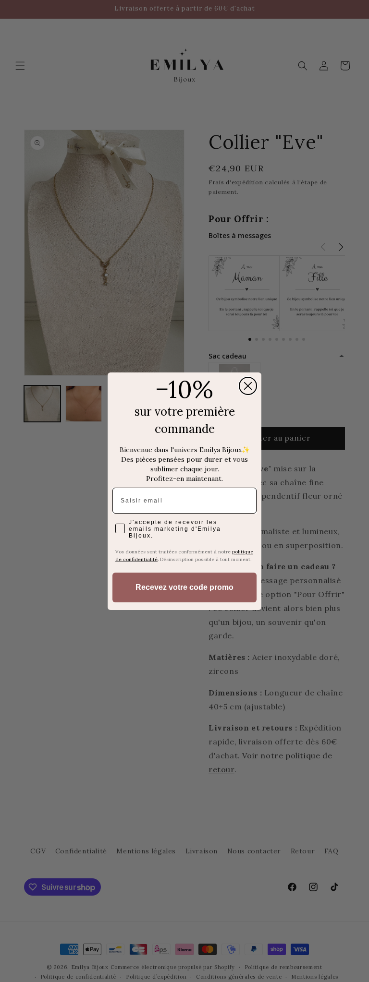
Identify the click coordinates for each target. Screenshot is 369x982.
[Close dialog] (248, 386)
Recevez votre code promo (184, 587)
